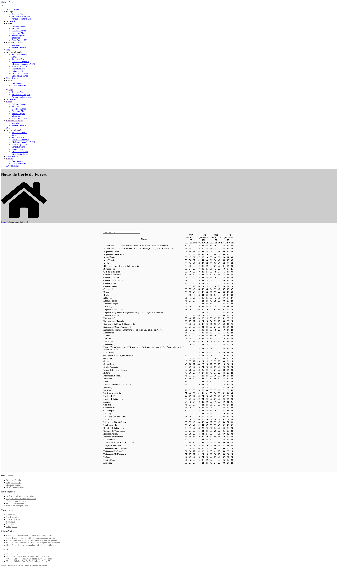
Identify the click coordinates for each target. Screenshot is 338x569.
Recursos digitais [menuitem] (13, 485)
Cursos (9, 102)
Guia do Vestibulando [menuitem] (15, 503)
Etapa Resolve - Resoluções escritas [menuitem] (21, 498)
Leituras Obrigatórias (20, 61)
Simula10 (16, 57)
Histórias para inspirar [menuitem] (15, 487)
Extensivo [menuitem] (10, 515)
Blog (8, 50)
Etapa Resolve (12, 78)
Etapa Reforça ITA (19, 40)
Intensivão (16, 38)
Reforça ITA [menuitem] (11, 526)
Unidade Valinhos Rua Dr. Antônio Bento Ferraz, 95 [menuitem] (28, 561)
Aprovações (11, 21)
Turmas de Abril (18, 33)
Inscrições (16, 45)
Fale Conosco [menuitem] (12, 554)
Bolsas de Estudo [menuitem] (13, 480)
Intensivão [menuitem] (10, 524)
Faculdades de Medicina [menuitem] (16, 501)
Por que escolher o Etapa (22, 19)
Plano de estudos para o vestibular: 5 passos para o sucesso (30, 538)
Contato (9, 159)
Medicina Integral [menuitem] (13, 517)
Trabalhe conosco (19, 85)
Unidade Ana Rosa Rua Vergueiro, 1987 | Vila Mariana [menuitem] (29, 556)
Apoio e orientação (14, 130)
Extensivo (16, 28)
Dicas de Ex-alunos (20, 76)
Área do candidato (19, 47)
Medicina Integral (19, 31)
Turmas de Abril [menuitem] (13, 519)
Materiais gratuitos (19, 66)
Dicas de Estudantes (20, 73)
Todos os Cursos (18, 26)
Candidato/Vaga (18, 69)
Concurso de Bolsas (14, 121)
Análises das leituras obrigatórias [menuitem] (20, 496)
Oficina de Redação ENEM (23, 64)
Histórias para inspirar (21, 16)
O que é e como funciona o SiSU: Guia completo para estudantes (33, 543)
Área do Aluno (12, 9)
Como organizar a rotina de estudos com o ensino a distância (31, 540)
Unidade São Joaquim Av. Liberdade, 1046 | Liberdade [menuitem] (29, 559)
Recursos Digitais (19, 14)
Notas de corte (18, 71)
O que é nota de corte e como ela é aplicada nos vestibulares (31, 545)
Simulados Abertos (19, 54)
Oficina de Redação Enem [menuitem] (17, 506)
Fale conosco (17, 83)
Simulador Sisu (18, 59)
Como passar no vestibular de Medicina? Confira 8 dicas (29, 535)
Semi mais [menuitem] (10, 522)
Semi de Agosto (18, 35)
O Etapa (9, 90)
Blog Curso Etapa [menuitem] (13, 482)
